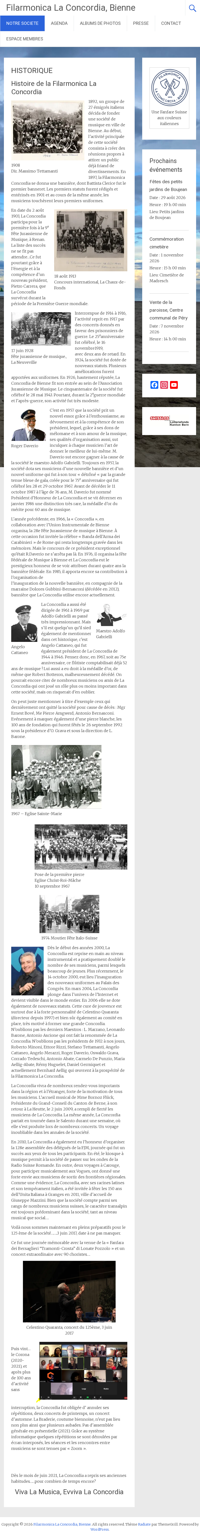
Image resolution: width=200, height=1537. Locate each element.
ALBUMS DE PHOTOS (100, 23)
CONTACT (171, 23)
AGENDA (59, 23)
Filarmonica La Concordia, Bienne (70, 8)
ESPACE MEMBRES (24, 38)
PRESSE (141, 23)
